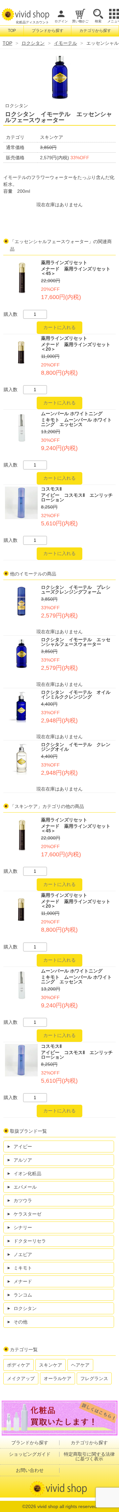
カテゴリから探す (95, 30)
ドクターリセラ (30, 1241)
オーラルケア (57, 1378)
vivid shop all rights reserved (67, 1506)
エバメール (25, 1187)
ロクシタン (33, 43)
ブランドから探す (47, 30)
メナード (23, 1281)
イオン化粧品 (27, 1173)
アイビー (23, 1146)
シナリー (23, 1227)
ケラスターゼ (27, 1214)
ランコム (23, 1295)
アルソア (23, 1160)
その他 (20, 1321)
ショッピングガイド (30, 1454)
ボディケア (18, 1365)
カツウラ (23, 1200)
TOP (12, 30)
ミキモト (23, 1268)
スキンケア (50, 1365)
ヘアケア (80, 1365)
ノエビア (23, 1254)
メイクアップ (21, 1378)
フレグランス (94, 1378)
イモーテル (65, 43)
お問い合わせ (30, 1470)
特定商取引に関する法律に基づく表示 (89, 1456)
